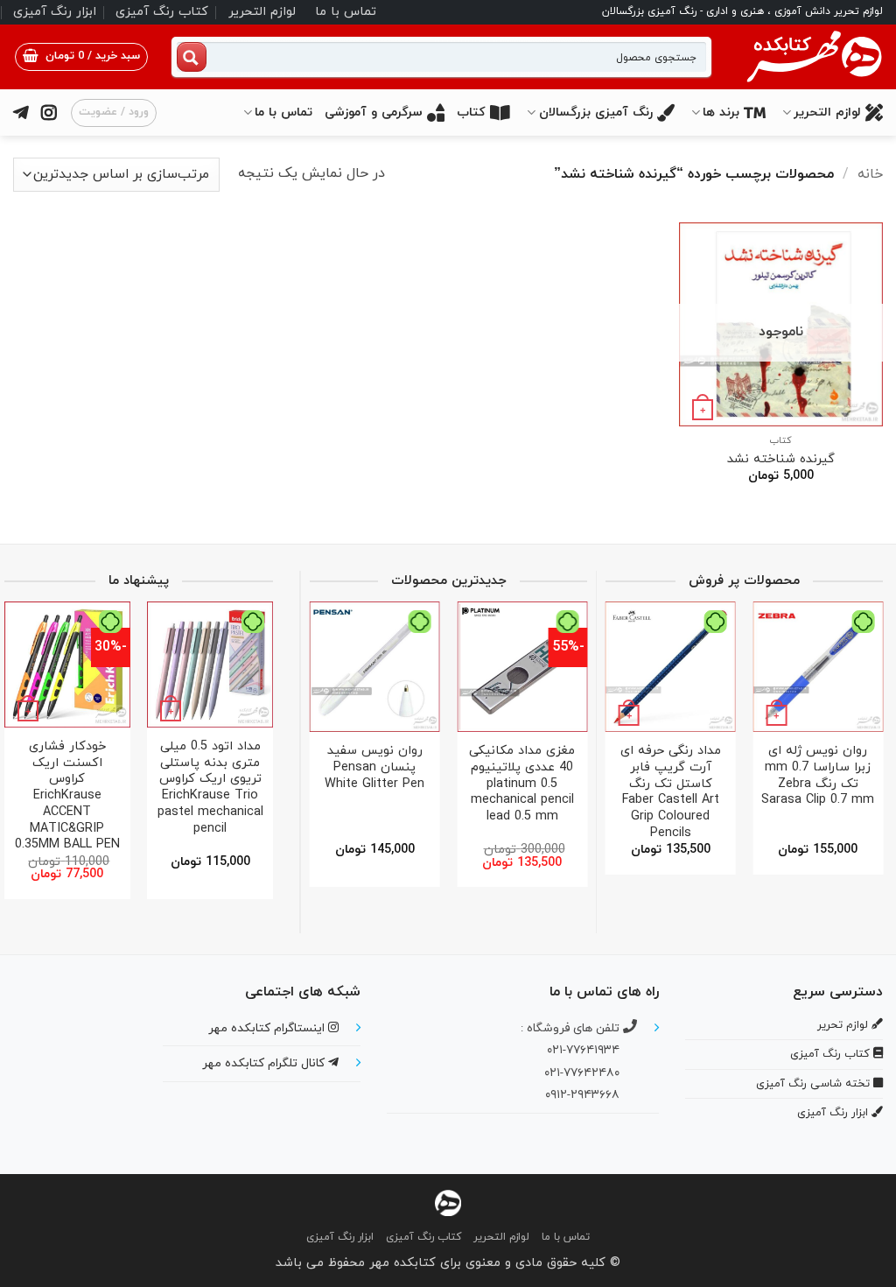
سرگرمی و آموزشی (374, 112)
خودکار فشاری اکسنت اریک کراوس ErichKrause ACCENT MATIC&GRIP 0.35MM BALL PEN (101, 796)
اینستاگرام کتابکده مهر (268, 1028)
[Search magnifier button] (191, 57)
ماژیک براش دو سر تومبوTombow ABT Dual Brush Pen (634, 767)
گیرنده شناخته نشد (781, 460)
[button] (81, 57)
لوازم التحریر (262, 12)
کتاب (471, 112)
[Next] (611, 732)
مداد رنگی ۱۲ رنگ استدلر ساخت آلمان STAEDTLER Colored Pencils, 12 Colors (318, 784)
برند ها (721, 112)
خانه (870, 174)
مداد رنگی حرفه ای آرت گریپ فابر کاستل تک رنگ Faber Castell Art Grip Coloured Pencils (781, 792)
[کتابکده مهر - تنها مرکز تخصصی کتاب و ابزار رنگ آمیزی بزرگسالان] (448, 1201)
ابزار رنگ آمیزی (54, 12)
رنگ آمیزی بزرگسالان (596, 112)
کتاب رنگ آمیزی (162, 12)
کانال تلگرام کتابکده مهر (265, 1063)
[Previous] (863, 732)
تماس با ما (345, 12)
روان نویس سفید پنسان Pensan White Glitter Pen (466, 767)
